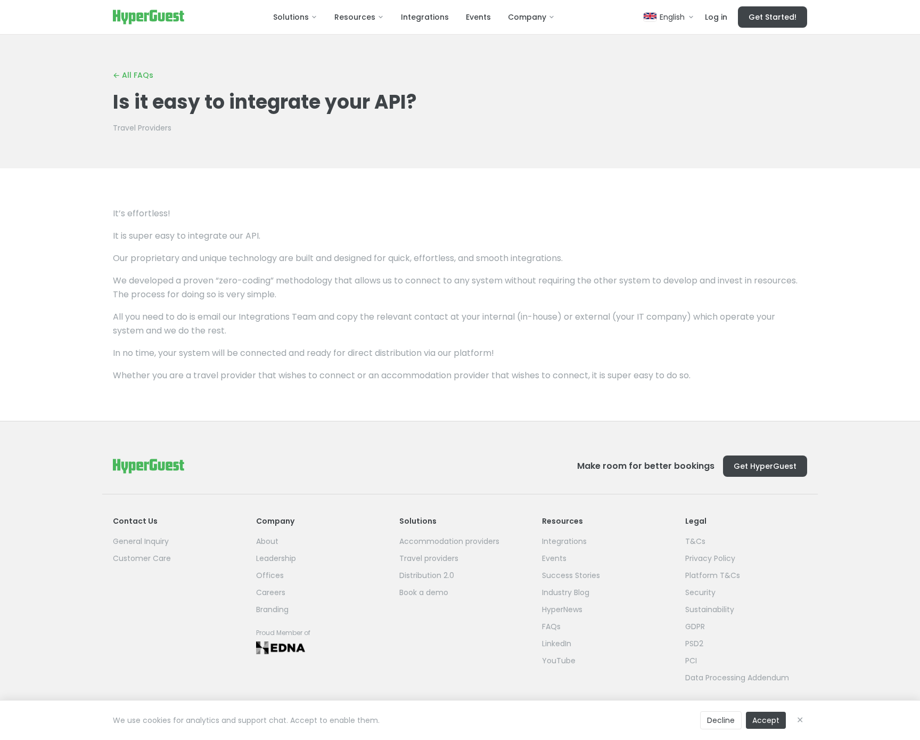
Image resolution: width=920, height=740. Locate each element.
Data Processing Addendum (737, 677)
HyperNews (562, 609)
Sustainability (709, 609)
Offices (270, 575)
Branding (272, 609)
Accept (765, 720)
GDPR (695, 626)
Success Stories (571, 575)
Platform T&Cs (712, 575)
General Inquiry (141, 541)
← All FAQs (133, 75)
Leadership (276, 558)
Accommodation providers (449, 541)
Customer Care (142, 558)
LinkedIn (556, 643)
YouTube (559, 660)
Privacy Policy (710, 558)
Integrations (425, 17)
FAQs (551, 626)
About (267, 541)
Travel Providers (142, 128)
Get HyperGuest (765, 466)
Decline (721, 720)
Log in (716, 17)
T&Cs (695, 541)
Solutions (291, 17)
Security (700, 592)
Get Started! (772, 17)
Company (527, 17)
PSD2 (694, 643)
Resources (354, 17)
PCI (691, 660)
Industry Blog (565, 592)
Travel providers (428, 558)
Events (478, 17)
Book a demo (423, 592)
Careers (270, 592)
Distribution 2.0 (426, 575)
